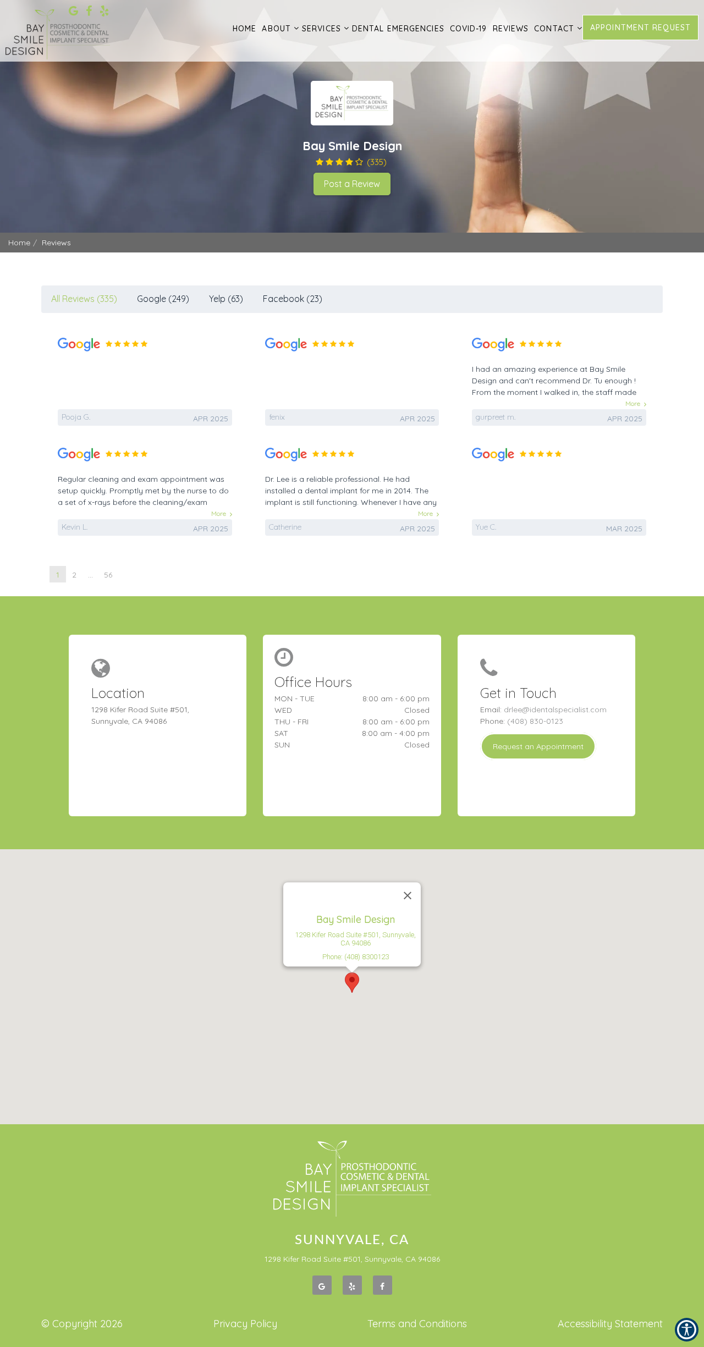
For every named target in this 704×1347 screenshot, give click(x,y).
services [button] (321, 29)
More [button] (632, 403)
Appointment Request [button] (640, 27)
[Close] (407, 896)
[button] (352, 982)
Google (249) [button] (163, 298)
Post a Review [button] (352, 183)
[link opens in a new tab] (73, 12)
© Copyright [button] (82, 1323)
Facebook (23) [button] (292, 298)
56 (108, 575)
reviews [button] (511, 29)
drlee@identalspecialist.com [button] (555, 709)
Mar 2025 (624, 529)
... (90, 575)
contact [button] (554, 29)
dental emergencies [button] (398, 29)
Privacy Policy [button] (245, 1323)
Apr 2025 (210, 419)
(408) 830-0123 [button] (535, 721)
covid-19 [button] (468, 29)
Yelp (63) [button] (226, 298)
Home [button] (19, 243)
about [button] (276, 29)
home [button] (244, 29)
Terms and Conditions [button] (417, 1323)
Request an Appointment (538, 746)
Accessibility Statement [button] (610, 1323)
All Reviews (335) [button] (84, 298)
